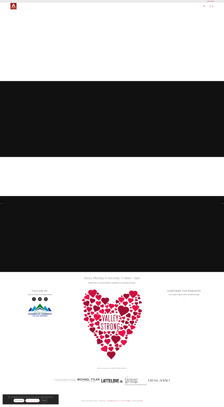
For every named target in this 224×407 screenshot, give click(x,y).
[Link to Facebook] (210, 6)
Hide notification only (32, 400)
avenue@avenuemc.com (113, 401)
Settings (44, 400)
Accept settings (19, 400)
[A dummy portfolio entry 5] (1, 203)
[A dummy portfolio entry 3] (222, 203)
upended (140, 401)
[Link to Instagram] (212, 6)
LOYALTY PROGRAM (125, 401)
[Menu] (204, 6)
